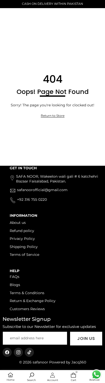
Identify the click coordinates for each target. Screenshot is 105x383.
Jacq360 (78, 362)
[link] (52, 116)
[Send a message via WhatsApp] (96, 374)
